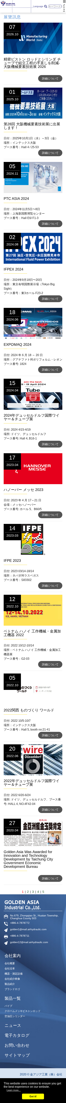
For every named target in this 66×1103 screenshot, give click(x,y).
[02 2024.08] (33, 262)
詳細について (50, 78)
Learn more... (14, 1090)
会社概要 (10, 963)
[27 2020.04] (33, 845)
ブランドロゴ (12, 989)
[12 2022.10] (33, 624)
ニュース (13, 1025)
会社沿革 (10, 968)
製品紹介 (10, 984)
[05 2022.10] (33, 703)
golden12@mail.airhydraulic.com (29, 942)
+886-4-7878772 (20, 923)
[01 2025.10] (33, 117)
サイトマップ (17, 1055)
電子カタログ (17, 1035)
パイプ (8, 1006)
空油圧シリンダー (15, 1016)
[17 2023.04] (33, 483)
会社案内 (13, 955)
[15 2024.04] (33, 408)
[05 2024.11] (33, 192)
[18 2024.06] (33, 338)
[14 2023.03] (33, 554)
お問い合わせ (17, 1045)
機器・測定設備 (14, 973)
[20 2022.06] (33, 774)
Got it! (33, 1096)
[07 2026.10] (33, 52)
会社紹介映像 (12, 979)
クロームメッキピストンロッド (23, 1011)
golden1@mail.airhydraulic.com (28, 929)
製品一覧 (13, 998)
